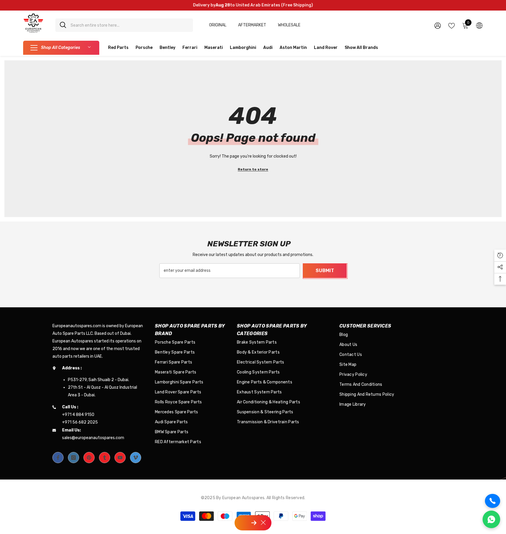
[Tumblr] (104, 457)
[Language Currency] (479, 25)
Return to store (253, 169)
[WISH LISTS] (451, 25)
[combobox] (129, 25)
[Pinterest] (89, 457)
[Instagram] (73, 457)
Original (217, 25)
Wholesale (289, 25)
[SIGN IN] (437, 25)
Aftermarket (252, 25)
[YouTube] (120, 457)
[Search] (124, 25)
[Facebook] (58, 457)
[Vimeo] (135, 457)
